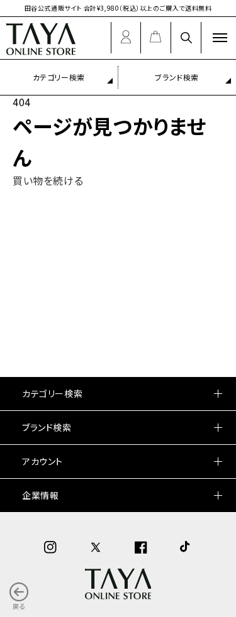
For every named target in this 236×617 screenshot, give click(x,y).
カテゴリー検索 (59, 77)
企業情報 (40, 495)
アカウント (42, 461)
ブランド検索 (47, 427)
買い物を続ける (48, 180)
